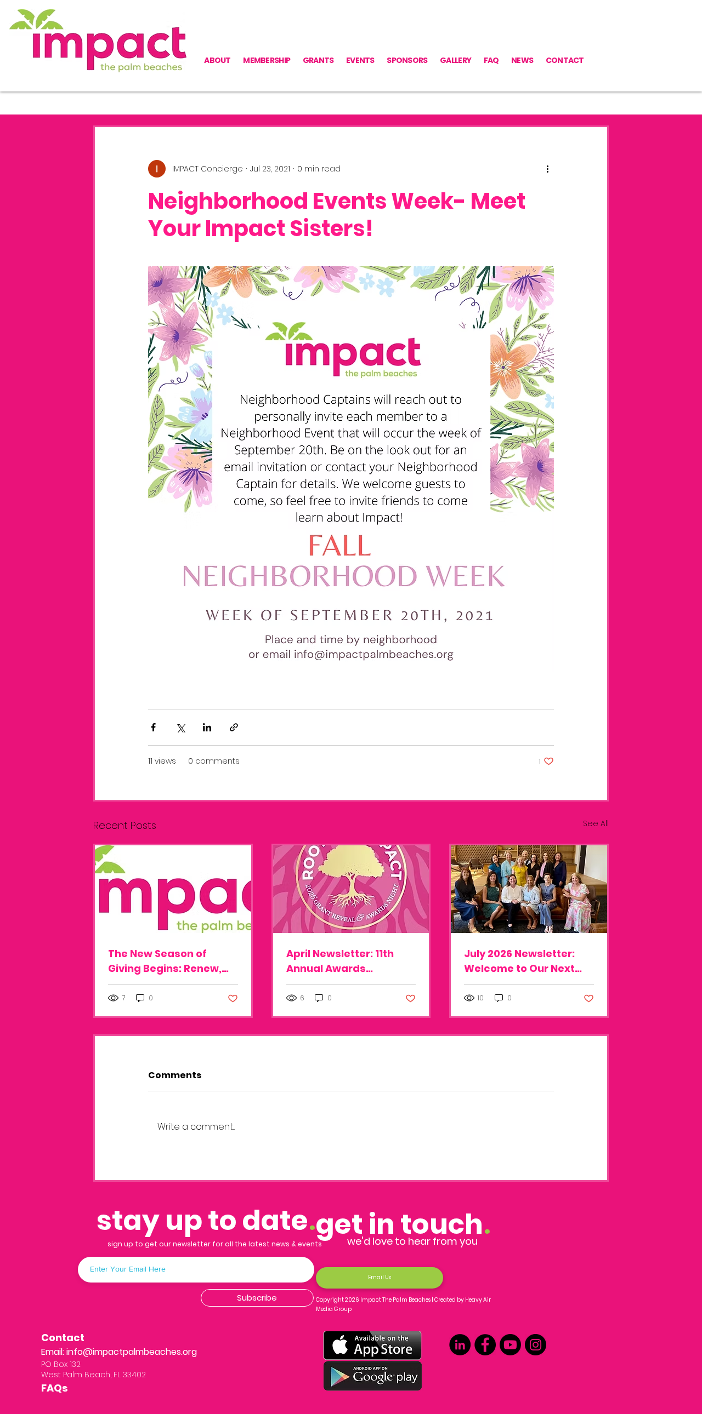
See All (596, 823)
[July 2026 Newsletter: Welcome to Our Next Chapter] (529, 889)
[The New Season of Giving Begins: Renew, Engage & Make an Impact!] (173, 889)
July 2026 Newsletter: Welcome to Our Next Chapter (519, 961)
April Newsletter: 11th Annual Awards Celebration (340, 961)
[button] (595, 92)
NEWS (181, 92)
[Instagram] (535, 1344)
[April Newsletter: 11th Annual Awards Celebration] (351, 889)
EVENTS (226, 92)
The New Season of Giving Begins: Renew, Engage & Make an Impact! (165, 961)
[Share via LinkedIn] (207, 727)
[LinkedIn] (460, 1344)
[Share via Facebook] (153, 727)
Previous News (121, 92)
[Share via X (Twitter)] (180, 727)
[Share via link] (234, 727)
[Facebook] (485, 1344)
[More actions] (547, 168)
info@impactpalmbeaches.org (131, 1352)
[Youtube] (510, 1344)
